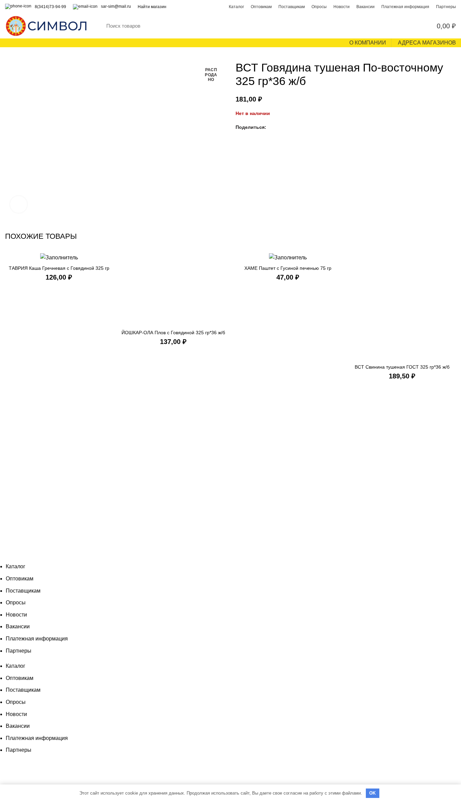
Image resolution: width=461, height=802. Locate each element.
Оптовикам (19, 578)
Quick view (222, 263)
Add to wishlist (222, 279)
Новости (16, 615)
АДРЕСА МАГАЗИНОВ (427, 43)
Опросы (16, 602)
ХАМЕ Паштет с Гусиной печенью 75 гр (287, 268)
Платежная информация (37, 638)
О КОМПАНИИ (367, 43)
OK (372, 793)
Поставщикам (23, 591)
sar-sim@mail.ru (116, 6)
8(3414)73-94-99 (50, 6)
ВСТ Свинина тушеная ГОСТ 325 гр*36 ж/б (402, 367)
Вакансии (18, 626)
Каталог (15, 566)
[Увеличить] (18, 204)
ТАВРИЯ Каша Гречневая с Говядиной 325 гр (59, 268)
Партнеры (18, 651)
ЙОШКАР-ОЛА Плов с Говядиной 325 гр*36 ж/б (173, 332)
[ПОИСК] (389, 26)
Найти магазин (152, 6)
